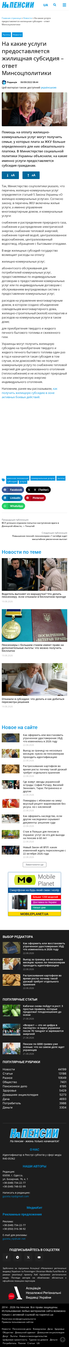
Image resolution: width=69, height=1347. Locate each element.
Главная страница (11, 18)
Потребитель (9, 1343)
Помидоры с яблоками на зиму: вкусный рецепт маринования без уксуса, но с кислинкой (44, 803)
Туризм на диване (38, 1339)
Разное (22, 1343)
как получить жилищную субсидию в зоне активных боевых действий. (29, 393)
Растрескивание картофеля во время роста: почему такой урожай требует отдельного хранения (45, 769)
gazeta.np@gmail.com (16, 1196)
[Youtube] (39, 1257)
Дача (50, 1328)
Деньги (54, 1339)
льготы (61, 478)
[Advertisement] (34, 436)
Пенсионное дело (21, 1328)
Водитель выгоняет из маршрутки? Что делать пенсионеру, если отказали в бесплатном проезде (34, 595)
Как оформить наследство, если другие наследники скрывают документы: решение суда (42, 819)
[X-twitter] (28, 1257)
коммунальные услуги (42, 478)
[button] (64, 5)
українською (48, 87)
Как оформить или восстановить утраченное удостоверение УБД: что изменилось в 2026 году (43, 738)
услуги (23, 481)
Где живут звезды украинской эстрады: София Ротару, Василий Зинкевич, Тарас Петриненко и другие (43, 786)
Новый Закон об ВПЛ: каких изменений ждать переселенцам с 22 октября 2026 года (44, 850)
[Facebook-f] (7, 1257)
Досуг (5, 1336)
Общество (8, 1332)
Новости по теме (21, 552)
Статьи (31, 1343)
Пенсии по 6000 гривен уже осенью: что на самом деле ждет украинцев (43, 1047)
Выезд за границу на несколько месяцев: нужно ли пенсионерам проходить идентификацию (43, 754)
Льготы (6, 34)
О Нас (34, 1149)
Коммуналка (39, 1328)
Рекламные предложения (22, 1214)
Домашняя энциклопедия (50, 1332)
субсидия (12, 481)
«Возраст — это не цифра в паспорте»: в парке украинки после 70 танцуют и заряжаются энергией (43, 1029)
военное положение (17, 478)
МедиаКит (34, 1207)
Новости (27, 18)
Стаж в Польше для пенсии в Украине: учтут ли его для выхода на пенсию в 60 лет (44, 835)
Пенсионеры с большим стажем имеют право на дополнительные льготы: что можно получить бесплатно (33, 648)
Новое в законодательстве (33, 1336)
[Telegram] (17, 1257)
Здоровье (59, 1328)
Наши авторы (34, 1166)
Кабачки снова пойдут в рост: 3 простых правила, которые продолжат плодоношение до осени (43, 1010)
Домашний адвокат (25, 1332)
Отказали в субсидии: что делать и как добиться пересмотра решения (33, 700)
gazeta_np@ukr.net (14, 1238)
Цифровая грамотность (15, 1339)
